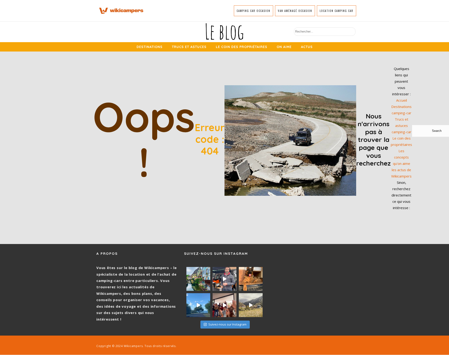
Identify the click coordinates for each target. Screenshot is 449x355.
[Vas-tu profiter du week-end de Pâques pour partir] (251, 305)
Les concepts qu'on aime (401, 157)
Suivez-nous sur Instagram (227, 324)
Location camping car (336, 11)
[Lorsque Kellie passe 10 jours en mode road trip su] (198, 305)
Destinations (150, 47)
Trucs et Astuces (189, 47)
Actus (307, 47)
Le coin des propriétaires (241, 47)
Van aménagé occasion (295, 11)
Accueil (401, 100)
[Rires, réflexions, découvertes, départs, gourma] (224, 305)
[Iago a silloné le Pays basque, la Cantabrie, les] (251, 279)
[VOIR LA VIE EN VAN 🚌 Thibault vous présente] (224, 279)
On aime (284, 47)
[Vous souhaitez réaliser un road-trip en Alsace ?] (198, 279)
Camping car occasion (253, 11)
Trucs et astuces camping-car (401, 125)
